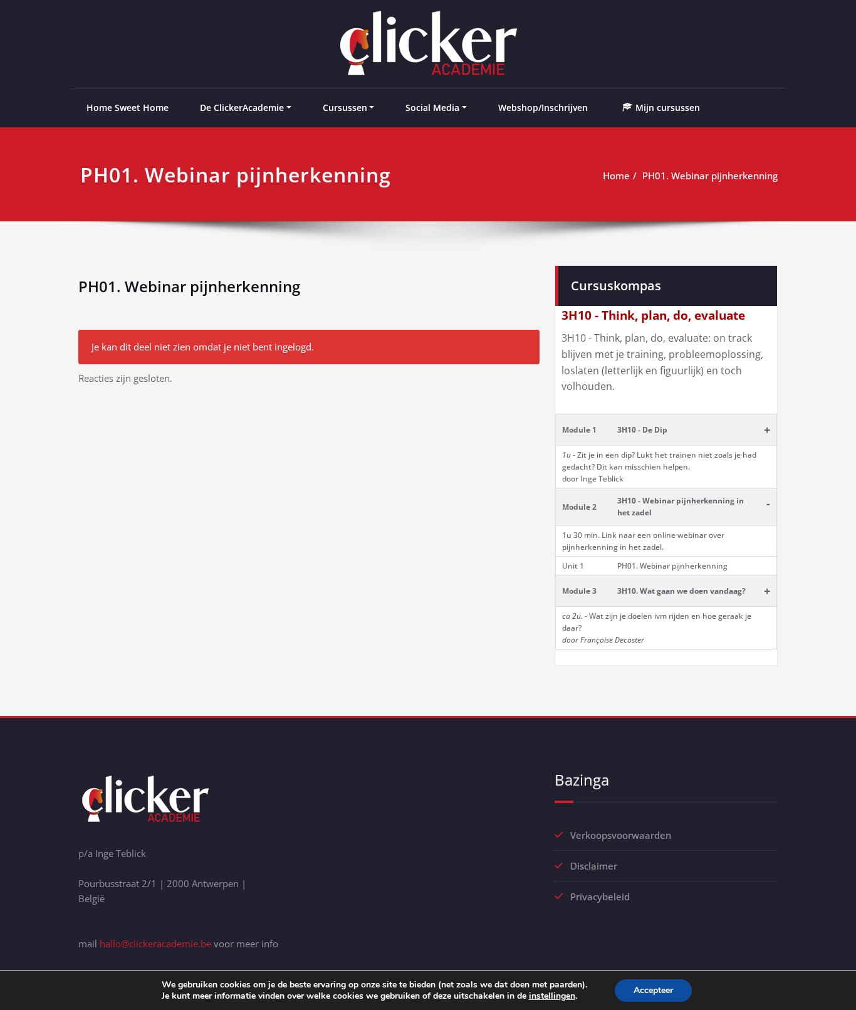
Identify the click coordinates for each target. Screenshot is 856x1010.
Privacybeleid (600, 896)
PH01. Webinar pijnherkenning (710, 175)
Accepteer (653, 990)
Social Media (432, 107)
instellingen (552, 996)
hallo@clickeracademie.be (155, 943)
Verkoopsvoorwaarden (620, 835)
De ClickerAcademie (242, 107)
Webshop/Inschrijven (543, 107)
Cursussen (345, 107)
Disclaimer (593, 866)
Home (616, 175)
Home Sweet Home (127, 107)
